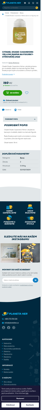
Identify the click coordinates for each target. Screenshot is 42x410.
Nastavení (20, 398)
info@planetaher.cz (12, 323)
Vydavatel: (10, 63)
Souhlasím (30, 405)
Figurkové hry (8, 354)
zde (27, 393)
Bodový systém (8, 372)
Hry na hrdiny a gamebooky (12, 348)
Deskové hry (7, 343)
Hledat (37, 8)
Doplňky (6, 359)
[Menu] (37, 3)
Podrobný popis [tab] (11, 119)
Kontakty (6, 369)
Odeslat (35, 280)
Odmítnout (10, 405)
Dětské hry (7, 351)
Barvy (22, 158)
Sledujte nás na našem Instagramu (20, 237)
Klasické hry (7, 356)
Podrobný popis (7, 74)
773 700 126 (11, 319)
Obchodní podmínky (10, 384)
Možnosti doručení (12, 100)
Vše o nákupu (8, 381)
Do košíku (14, 93)
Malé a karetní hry (9, 346)
